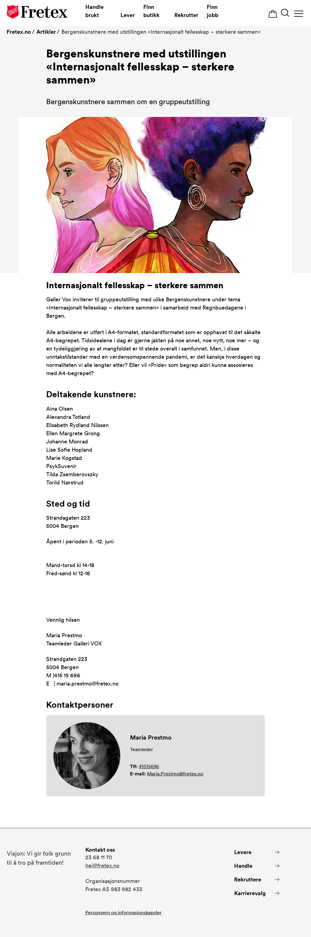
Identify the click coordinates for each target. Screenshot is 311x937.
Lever (128, 15)
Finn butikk (151, 11)
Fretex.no (19, 32)
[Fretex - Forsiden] (37, 13)
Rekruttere (247, 879)
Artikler (46, 32)
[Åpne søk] (285, 13)
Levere (242, 852)
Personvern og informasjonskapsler (123, 912)
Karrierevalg (250, 893)
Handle (243, 866)
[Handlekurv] (273, 14)
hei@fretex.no (102, 865)
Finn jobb (212, 11)
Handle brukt (94, 11)
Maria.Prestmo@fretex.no (175, 774)
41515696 (149, 766)
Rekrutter (186, 15)
